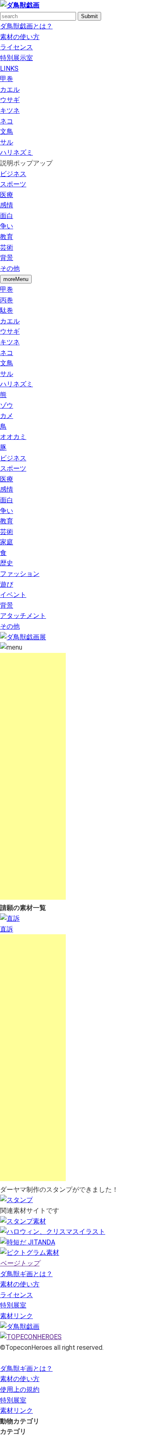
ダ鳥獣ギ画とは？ (26, 1274)
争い (6, 226)
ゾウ (6, 405)
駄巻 (6, 310)
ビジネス (13, 174)
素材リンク (16, 1316)
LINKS (9, 68)
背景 (6, 258)
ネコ (6, 121)
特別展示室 (16, 58)
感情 (6, 205)
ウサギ (10, 100)
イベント (13, 595)
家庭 (6, 542)
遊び (6, 584)
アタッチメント (23, 616)
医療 (6, 195)
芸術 (6, 247)
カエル (10, 89)
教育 (6, 237)
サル (6, 142)
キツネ (10, 110)
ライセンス (16, 47)
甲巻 (6, 79)
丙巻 (6, 300)
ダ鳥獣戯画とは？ (26, 26)
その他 (10, 268)
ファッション (19, 574)
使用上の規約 (19, 1389)
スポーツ (13, 184)
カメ (6, 416)
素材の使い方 (19, 37)
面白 (6, 216)
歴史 (6, 563)
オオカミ (13, 437)
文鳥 (6, 131)
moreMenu (15, 279)
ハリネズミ (16, 152)
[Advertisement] (33, 776)
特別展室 (13, 1305)
